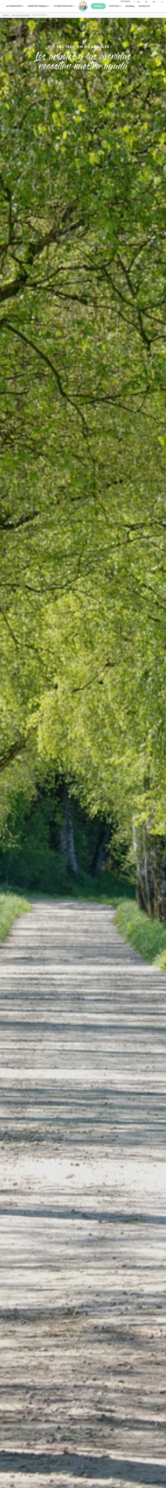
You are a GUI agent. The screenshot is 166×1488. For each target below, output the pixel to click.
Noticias (114, 6)
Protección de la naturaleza (21, 15)
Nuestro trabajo (37, 6)
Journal (130, 6)
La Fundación (14, 6)
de (138, 1)
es (162, 1)
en (154, 1)
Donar (98, 6)
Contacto (144, 6)
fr (146, 1)
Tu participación (63, 6)
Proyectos (5, 15)
